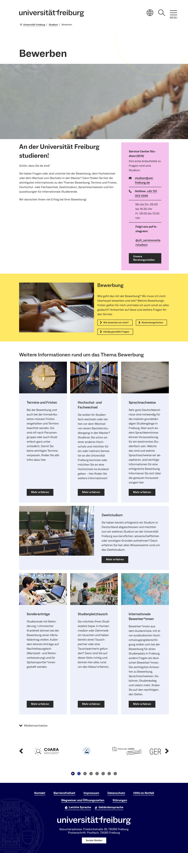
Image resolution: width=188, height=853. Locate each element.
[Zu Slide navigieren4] (97, 774)
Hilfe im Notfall (143, 793)
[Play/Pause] (73, 774)
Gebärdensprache (111, 807)
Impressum (91, 793)
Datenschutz (116, 793)
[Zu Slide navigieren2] (85, 774)
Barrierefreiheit (64, 793)
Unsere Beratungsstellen (144, 258)
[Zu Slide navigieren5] (103, 774)
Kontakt (39, 793)
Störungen (120, 800)
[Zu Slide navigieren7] (115, 774)
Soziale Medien (94, 840)
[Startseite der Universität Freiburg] (51, 13)
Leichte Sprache (80, 807)
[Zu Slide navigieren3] (91, 774)
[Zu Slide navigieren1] (79, 774)
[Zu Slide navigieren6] (109, 774)
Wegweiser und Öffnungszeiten (82, 800)
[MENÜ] (173, 13)
